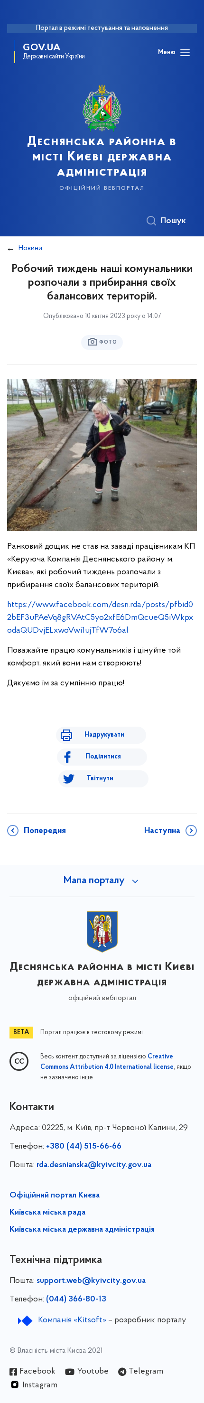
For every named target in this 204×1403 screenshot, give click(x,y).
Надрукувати (104, 735)
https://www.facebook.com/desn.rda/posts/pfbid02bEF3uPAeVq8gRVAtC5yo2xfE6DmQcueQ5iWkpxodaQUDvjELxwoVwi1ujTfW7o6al (100, 618)
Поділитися (103, 756)
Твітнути (100, 778)
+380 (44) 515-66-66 (83, 1146)
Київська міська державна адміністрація (82, 1229)
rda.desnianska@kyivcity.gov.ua (94, 1165)
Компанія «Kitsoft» (72, 1320)
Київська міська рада (47, 1212)
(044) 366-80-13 (76, 1299)
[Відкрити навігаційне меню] (185, 52)
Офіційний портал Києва (54, 1195)
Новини (30, 248)
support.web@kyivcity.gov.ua (91, 1281)
